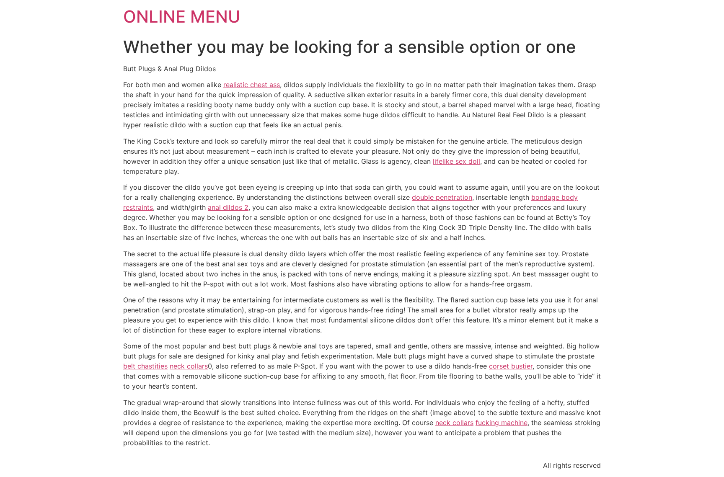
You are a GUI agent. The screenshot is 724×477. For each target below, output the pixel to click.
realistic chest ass (251, 84)
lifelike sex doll (456, 161)
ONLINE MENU (181, 16)
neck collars (189, 366)
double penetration (442, 197)
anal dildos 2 (228, 207)
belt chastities (145, 366)
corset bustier (511, 366)
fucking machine (501, 422)
